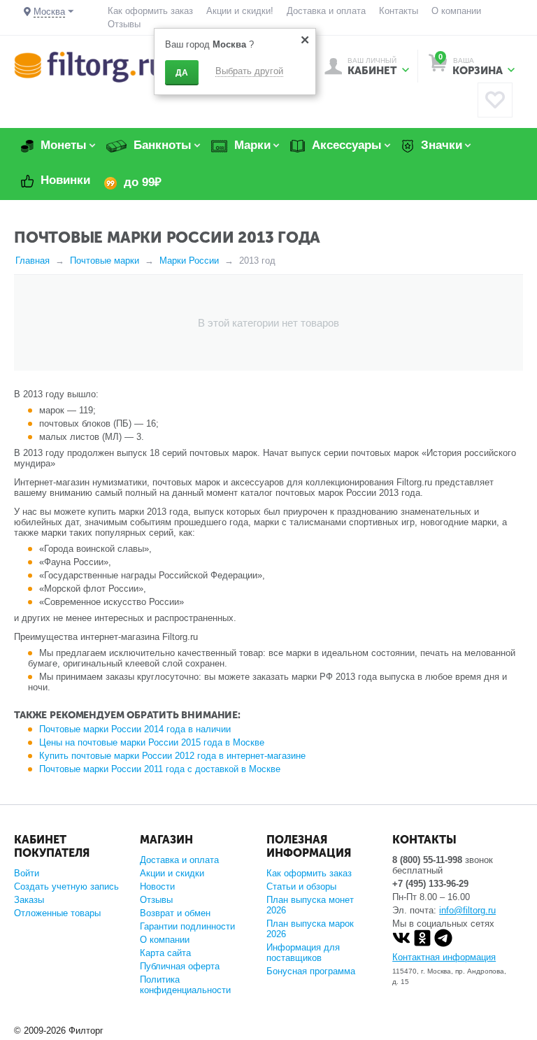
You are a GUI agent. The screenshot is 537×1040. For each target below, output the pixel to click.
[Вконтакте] (401, 944)
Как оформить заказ (150, 11)
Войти (26, 873)
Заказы (29, 900)
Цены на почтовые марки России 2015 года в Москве (151, 742)
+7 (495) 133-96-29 (430, 883)
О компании (456, 11)
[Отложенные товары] (495, 100)
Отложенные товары (57, 913)
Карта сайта (165, 953)
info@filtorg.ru (467, 910)
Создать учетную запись (66, 886)
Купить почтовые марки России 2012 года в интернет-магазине (172, 755)
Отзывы (124, 24)
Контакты (398, 11)
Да (182, 73)
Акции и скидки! (239, 11)
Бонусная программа (310, 971)
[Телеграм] (443, 944)
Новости (157, 886)
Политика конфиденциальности (185, 984)
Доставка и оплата (326, 11)
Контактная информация (444, 957)
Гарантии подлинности (187, 926)
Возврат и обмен (175, 913)
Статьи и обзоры (301, 886)
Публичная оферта (180, 966)
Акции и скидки (172, 873)
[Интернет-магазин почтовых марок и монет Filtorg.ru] (89, 66)
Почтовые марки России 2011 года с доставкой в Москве (159, 769)
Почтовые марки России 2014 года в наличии (135, 729)
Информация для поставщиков (303, 952)
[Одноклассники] (422, 944)
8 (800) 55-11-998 (427, 860)
